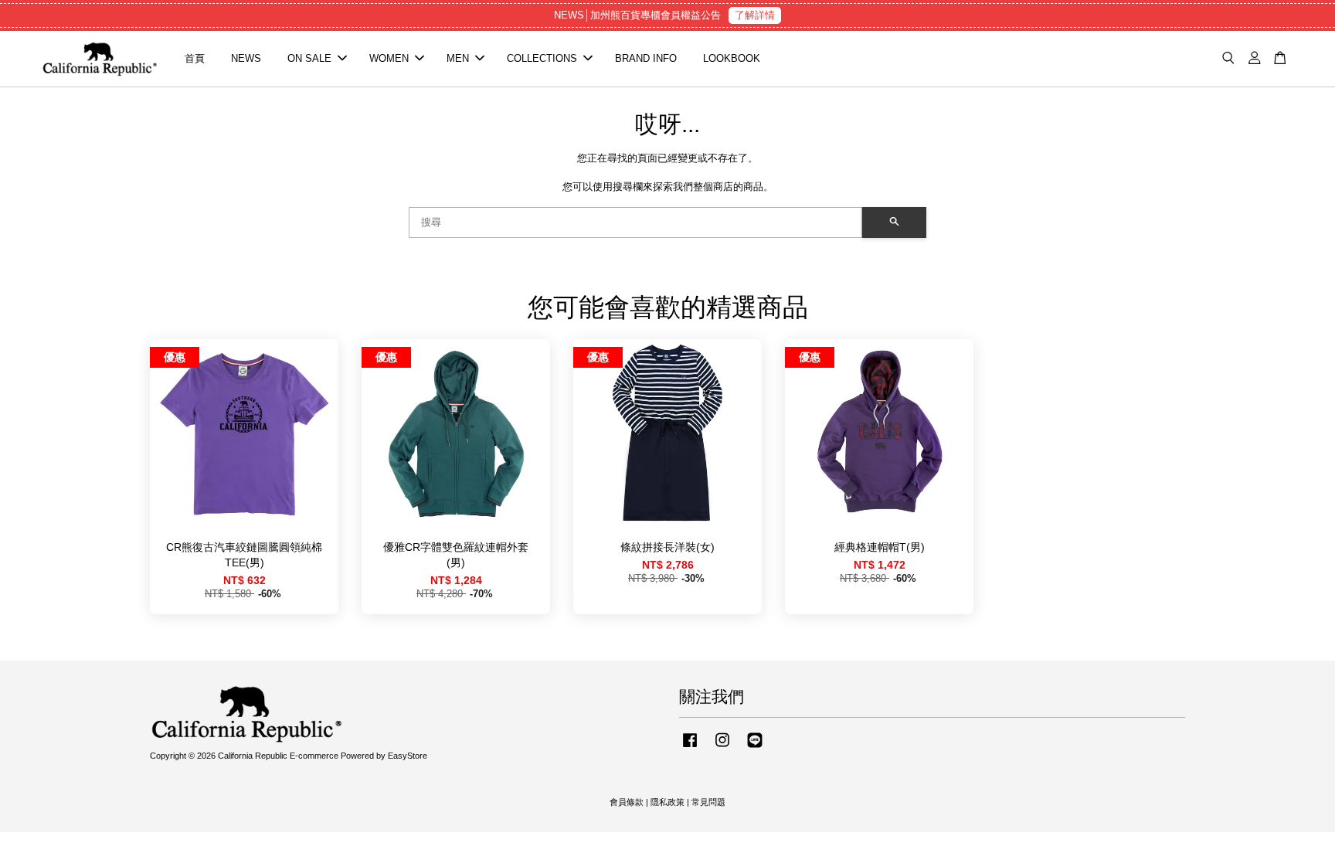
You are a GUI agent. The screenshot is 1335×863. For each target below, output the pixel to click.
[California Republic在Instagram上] (722, 748)
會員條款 (627, 802)
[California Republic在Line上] (755, 748)
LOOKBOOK (731, 58)
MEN (458, 58)
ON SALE (309, 58)
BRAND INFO (646, 58)
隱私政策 (667, 802)
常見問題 (708, 802)
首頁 (195, 58)
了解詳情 (755, 15)
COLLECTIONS (542, 58)
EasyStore (407, 755)
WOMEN (389, 58)
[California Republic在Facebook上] (690, 748)
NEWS (246, 58)
